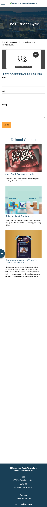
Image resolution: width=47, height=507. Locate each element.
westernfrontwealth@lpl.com (23, 470)
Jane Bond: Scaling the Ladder (20, 174)
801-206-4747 (26, 499)
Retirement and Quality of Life (19, 216)
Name (4, 78)
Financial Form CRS (25, 504)
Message (4, 104)
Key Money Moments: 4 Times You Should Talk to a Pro (21, 261)
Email (3, 91)
